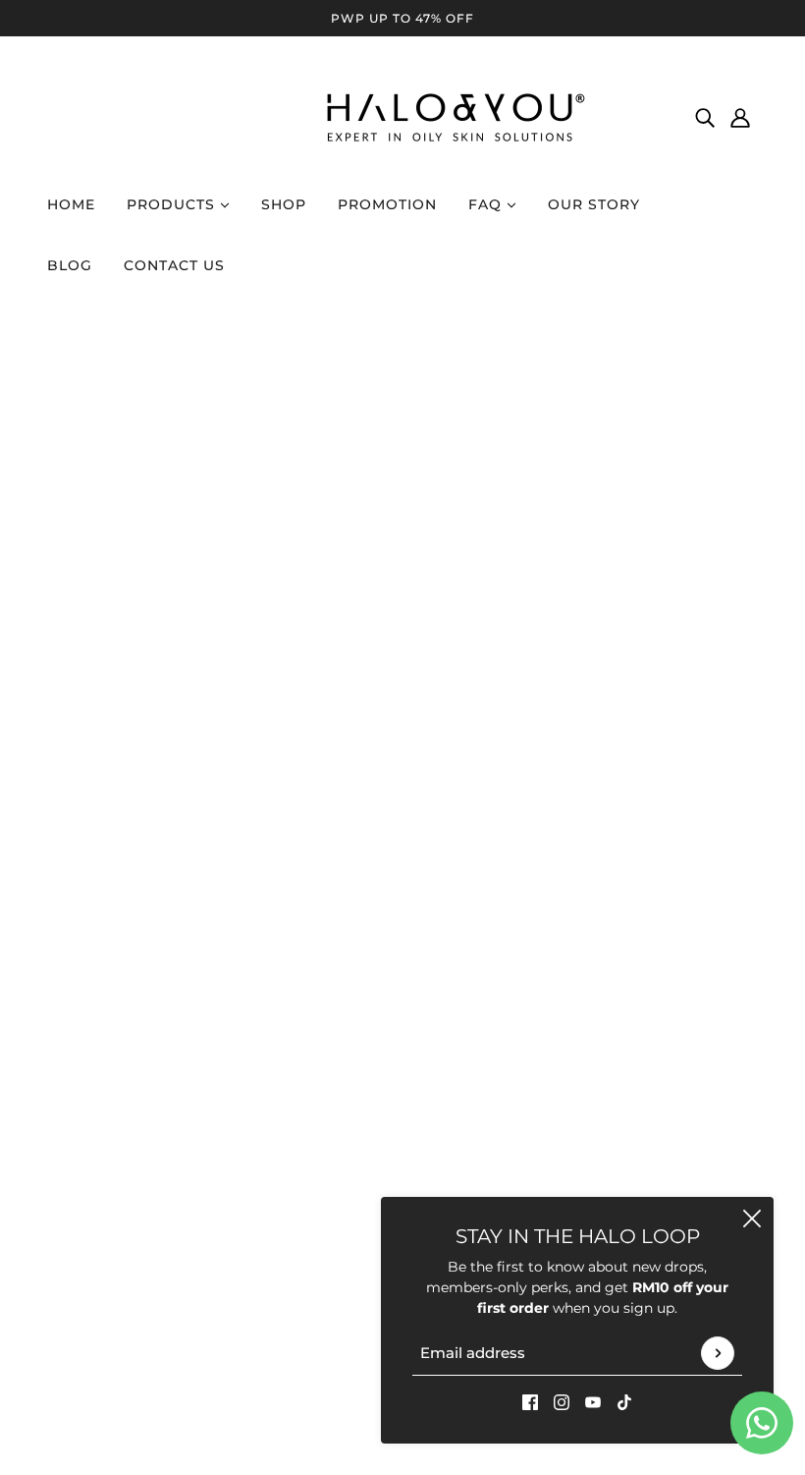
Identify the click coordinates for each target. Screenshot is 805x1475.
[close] (752, 1218)
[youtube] (593, 1402)
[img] (705, 116)
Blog (69, 265)
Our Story (594, 204)
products (568, 556)
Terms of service (565, 849)
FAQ (487, 204)
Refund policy (557, 808)
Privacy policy (558, 828)
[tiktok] (624, 1402)
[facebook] (530, 1402)
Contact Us (174, 265)
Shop (283, 204)
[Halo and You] (402, 117)
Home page (350, 556)
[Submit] (717, 1353)
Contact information (580, 890)
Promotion (387, 204)
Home (71, 204)
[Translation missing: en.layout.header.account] (740, 116)
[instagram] (561, 1402)
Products (173, 204)
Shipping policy (563, 870)
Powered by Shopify (673, 1085)
